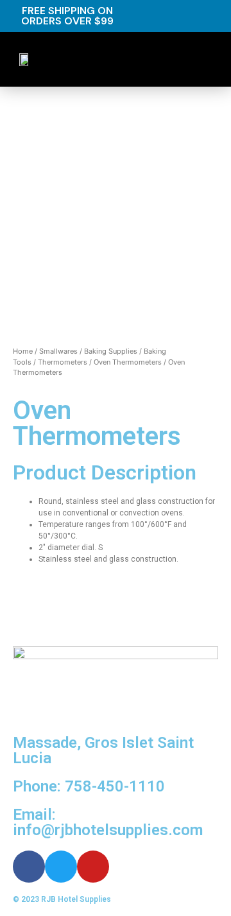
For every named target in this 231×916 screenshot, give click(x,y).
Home (23, 351)
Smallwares (58, 351)
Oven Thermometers (128, 362)
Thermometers (62, 362)
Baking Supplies (110, 351)
